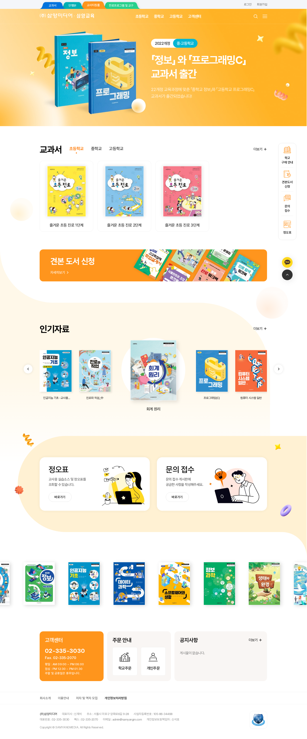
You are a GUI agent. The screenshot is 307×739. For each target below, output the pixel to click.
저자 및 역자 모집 (87, 698)
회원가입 (262, 4)
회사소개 (45, 698)
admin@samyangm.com (127, 719)
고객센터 (194, 16)
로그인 (248, 4)
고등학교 (175, 16)
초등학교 (141, 16)
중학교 (159, 16)
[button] (28, 369)
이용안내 (63, 698)
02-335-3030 (65, 650)
